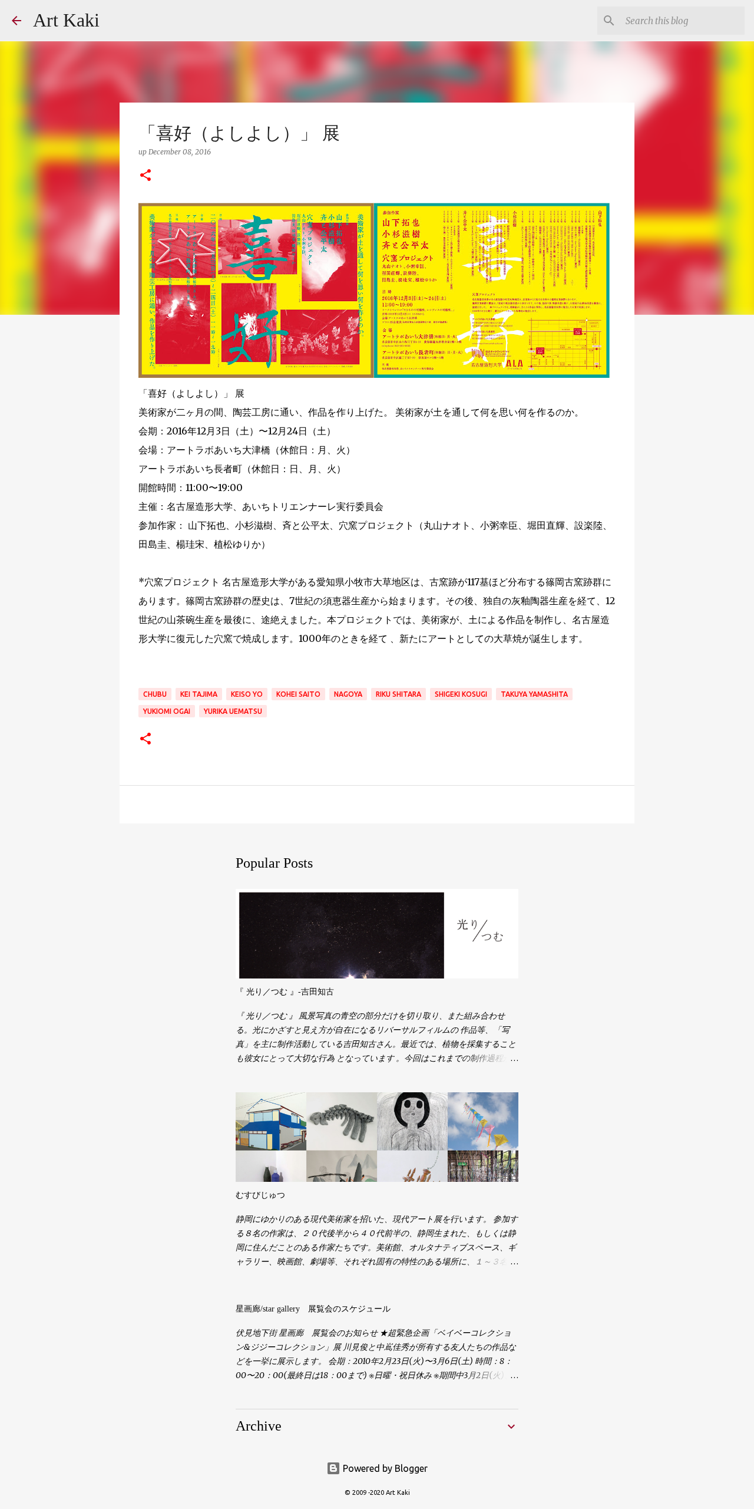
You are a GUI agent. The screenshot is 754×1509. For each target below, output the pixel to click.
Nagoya (348, 694)
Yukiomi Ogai (166, 711)
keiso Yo (247, 694)
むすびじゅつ (260, 1195)
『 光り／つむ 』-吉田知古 (285, 991)
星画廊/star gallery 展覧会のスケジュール (313, 1308)
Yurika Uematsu (233, 711)
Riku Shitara (398, 694)
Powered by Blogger (384, 1468)
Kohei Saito (298, 694)
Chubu (155, 694)
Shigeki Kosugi (461, 694)
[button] (145, 176)
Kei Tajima (198, 694)
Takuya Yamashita (534, 694)
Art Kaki (66, 20)
